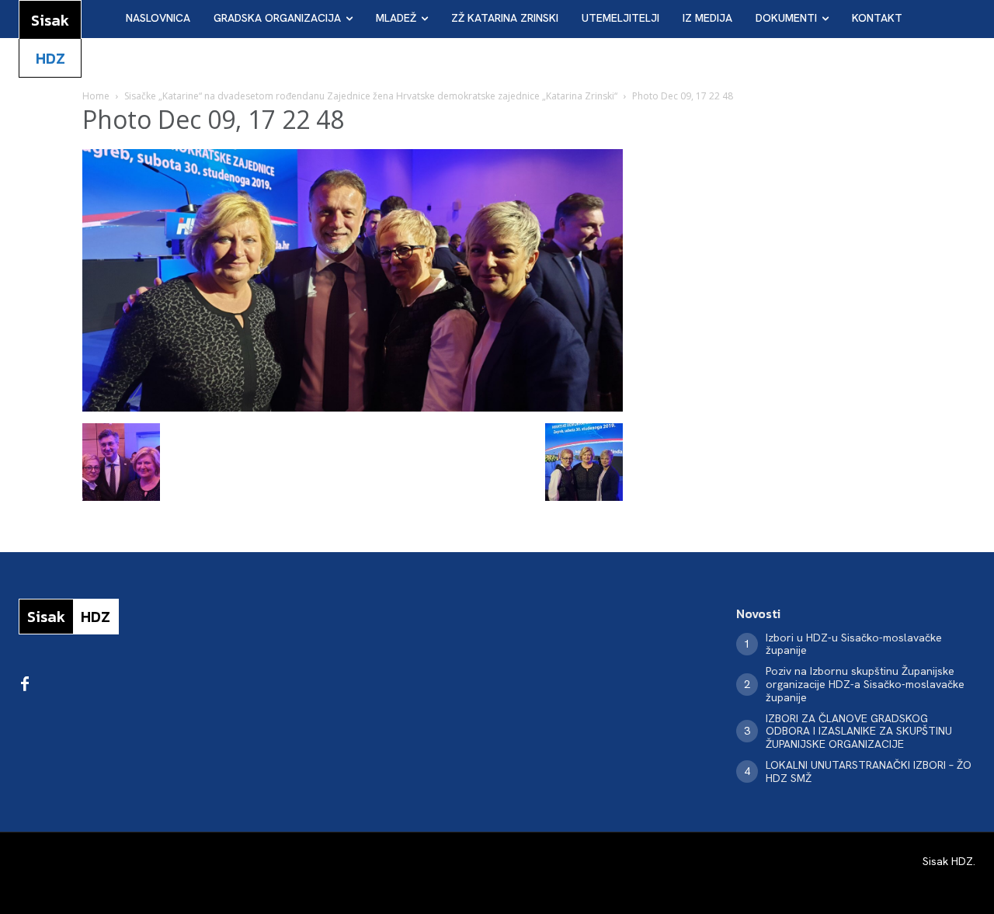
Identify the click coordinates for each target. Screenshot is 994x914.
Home (95, 96)
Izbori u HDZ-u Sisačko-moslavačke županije (854, 644)
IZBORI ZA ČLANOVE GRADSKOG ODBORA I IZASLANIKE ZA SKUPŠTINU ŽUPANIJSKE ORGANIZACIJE (859, 731)
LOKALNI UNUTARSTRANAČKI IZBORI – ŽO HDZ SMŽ (868, 771)
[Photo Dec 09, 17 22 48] (352, 407)
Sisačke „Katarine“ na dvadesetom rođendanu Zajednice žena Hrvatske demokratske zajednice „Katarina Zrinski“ (370, 96)
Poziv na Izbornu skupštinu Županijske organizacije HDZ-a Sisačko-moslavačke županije (865, 684)
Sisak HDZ (948, 861)
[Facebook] (24, 684)
